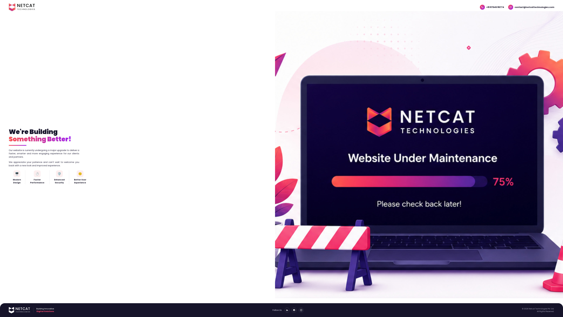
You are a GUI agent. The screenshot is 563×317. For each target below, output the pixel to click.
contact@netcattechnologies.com (534, 7)
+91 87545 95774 (495, 7)
